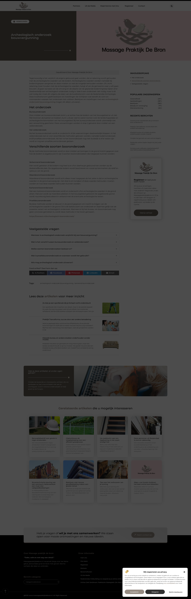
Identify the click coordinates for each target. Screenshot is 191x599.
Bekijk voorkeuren (175, 592)
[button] (184, 572)
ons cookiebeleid (169, 583)
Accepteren (134, 592)
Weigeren (155, 592)
